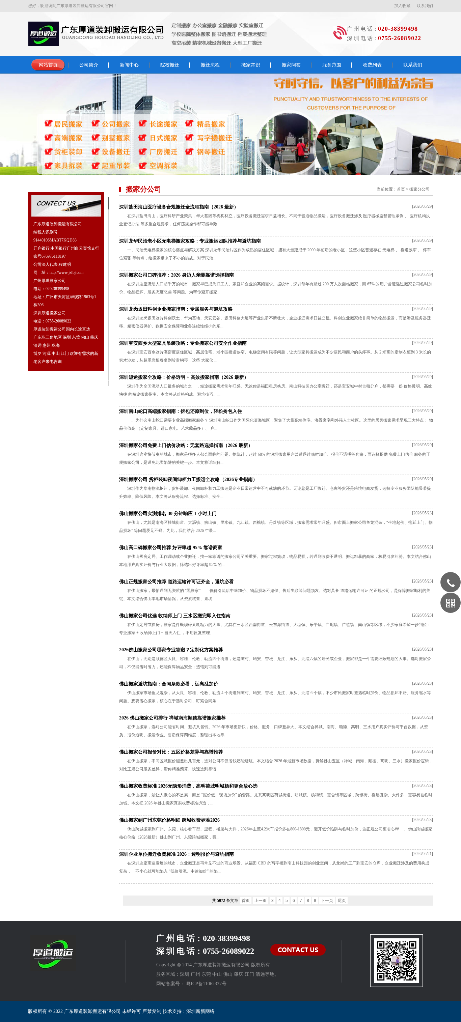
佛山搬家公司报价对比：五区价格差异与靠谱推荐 (171, 752)
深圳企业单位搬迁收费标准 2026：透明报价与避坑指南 (176, 854)
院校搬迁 (169, 64)
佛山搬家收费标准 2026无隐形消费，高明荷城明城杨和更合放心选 (188, 786)
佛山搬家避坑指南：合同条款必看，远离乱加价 (168, 683)
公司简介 (88, 64)
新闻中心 (129, 64)
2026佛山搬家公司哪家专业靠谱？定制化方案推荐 (171, 649)
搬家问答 (291, 64)
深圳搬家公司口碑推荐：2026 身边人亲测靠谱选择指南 (176, 275)
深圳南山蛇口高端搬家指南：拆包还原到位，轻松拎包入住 (180, 411)
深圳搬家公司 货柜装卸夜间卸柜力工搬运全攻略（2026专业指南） (188, 479)
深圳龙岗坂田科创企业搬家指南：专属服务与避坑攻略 (176, 309)
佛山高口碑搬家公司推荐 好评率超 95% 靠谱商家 (170, 547)
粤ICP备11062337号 (206, 983)
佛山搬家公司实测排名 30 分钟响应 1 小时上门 (168, 513)
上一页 (260, 900)
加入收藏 (402, 5)
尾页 (342, 900)
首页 (401, 189)
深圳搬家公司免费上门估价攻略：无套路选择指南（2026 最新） (186, 445)
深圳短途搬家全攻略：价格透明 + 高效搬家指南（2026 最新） (184, 377)
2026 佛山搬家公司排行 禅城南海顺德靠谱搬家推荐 (172, 717)
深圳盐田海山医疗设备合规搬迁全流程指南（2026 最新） (179, 206)
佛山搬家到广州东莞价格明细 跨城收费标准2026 (169, 820)
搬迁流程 (210, 64)
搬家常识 (250, 64)
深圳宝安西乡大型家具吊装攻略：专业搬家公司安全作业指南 (183, 343)
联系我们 (425, 5)
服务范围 (331, 64)
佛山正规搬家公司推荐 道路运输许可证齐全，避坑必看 (176, 581)
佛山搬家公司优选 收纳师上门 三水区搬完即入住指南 (175, 615)
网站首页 (48, 64)
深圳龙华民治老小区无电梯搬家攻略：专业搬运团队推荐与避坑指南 (190, 241)
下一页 (327, 900)
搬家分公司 (419, 189)
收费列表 (372, 64)
